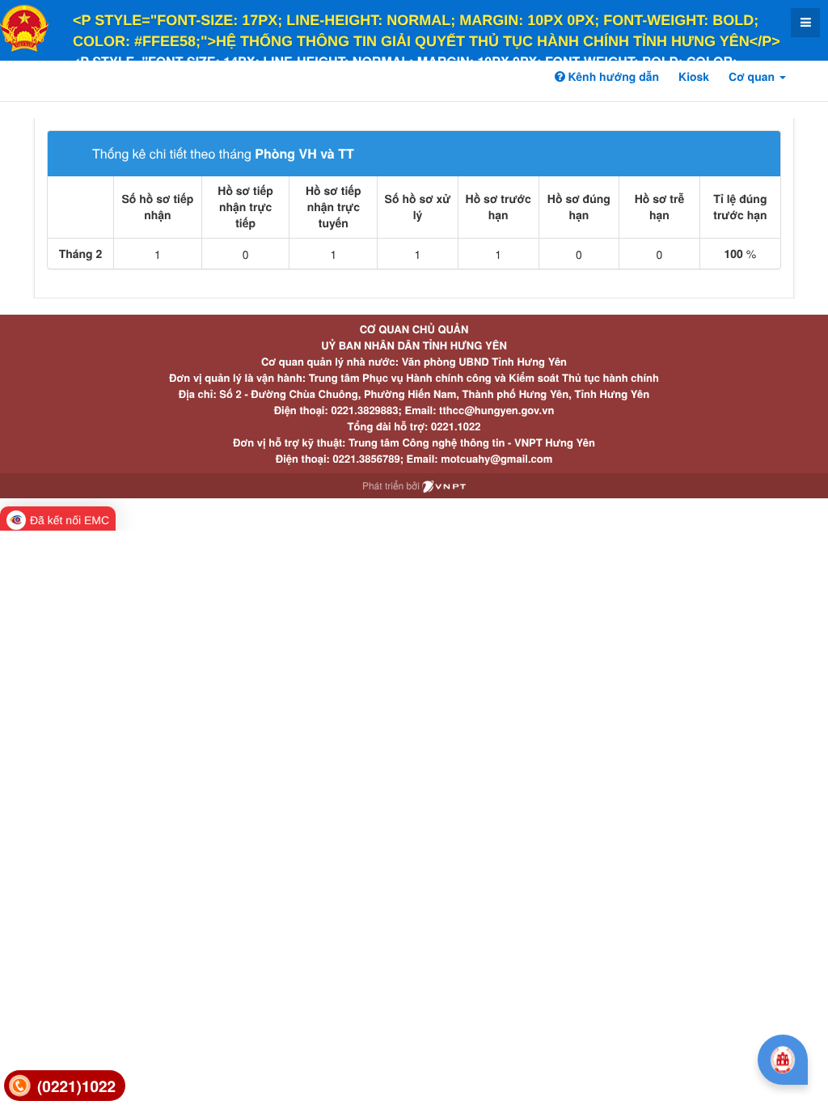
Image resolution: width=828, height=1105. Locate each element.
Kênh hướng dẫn (612, 77)
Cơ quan (753, 77)
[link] (64, 1086)
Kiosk (693, 77)
